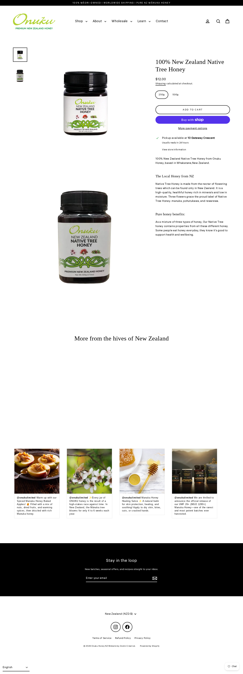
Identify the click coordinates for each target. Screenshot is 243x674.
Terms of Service (102, 638)
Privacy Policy (142, 638)
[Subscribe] (154, 578)
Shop (79, 21)
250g (162, 94)
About (98, 21)
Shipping (160, 83)
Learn (142, 21)
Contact (162, 21)
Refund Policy (123, 638)
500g (176, 94)
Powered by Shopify (150, 646)
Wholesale (120, 21)
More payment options (192, 128)
